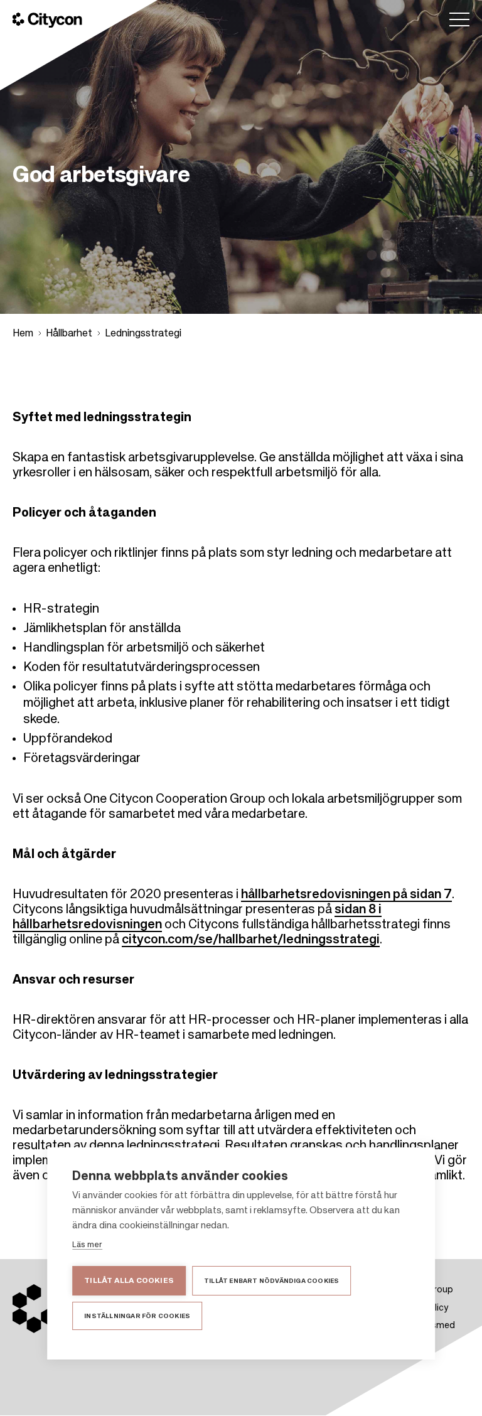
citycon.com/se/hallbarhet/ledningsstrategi (251, 940)
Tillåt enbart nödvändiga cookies (271, 1281)
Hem (23, 334)
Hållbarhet (69, 334)
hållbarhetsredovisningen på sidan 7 (346, 895)
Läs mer (87, 1245)
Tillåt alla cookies (129, 1281)
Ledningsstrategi (143, 334)
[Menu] (459, 19)
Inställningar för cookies (137, 1316)
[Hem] (47, 20)
